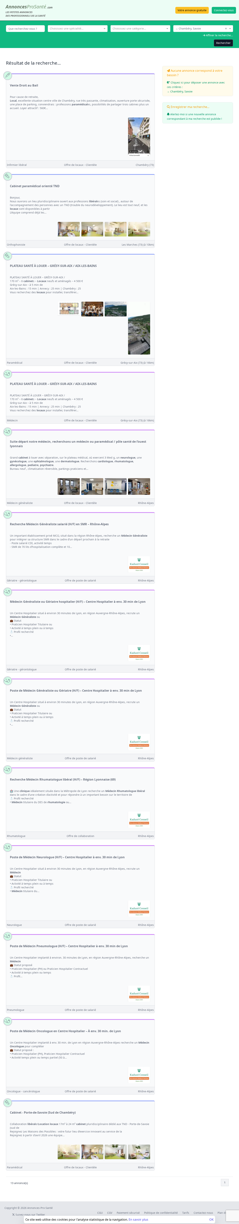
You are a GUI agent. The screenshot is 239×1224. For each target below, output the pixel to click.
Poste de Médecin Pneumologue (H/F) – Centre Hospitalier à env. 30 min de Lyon (69, 946)
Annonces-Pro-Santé (40, 1208)
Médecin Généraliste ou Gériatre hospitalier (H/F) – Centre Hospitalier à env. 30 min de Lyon (78, 602)
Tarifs (185, 1212)
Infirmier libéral (17, 165)
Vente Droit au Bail (24, 85)
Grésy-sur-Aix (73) (137, 362)
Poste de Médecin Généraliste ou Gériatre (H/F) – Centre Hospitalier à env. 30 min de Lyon (76, 690)
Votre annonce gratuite (192, 10)
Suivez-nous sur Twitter (30, 1214)
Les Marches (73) (138, 244)
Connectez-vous (224, 10)
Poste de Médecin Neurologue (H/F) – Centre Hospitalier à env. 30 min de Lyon (67, 857)
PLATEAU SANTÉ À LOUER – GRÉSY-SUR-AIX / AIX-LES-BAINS (53, 266)
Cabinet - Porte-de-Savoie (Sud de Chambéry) (43, 1112)
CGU (100, 1212)
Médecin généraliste (20, 503)
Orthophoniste (16, 244)
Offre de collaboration (80, 836)
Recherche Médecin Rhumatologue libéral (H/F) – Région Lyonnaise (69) (63, 779)
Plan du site (225, 1212)
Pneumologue (15, 1010)
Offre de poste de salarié (80, 580)
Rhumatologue (16, 836)
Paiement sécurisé (128, 1212)
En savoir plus (138, 1219)
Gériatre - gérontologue (22, 580)
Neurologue (14, 925)
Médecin (12, 420)
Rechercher (223, 43)
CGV (109, 1212)
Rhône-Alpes (146, 503)
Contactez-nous (203, 1212)
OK (211, 1219)
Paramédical (14, 362)
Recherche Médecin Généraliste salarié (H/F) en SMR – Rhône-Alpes (59, 524)
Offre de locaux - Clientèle (80, 165)
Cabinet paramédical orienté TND (35, 186)
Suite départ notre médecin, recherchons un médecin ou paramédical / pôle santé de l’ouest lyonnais (78, 444)
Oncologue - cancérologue (23, 1091)
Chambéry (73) (145, 165)
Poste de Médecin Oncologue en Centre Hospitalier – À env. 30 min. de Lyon (65, 1031)
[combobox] (77, 28)
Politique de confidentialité (161, 1212)
